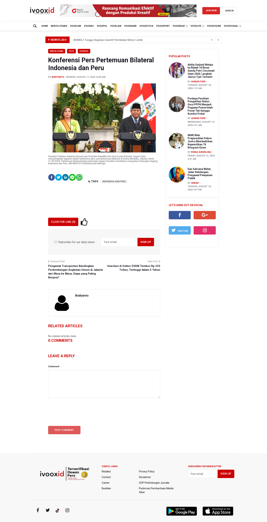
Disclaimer (145, 477)
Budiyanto (58, 77)
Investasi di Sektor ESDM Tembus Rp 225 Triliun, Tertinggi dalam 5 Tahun (133, 267)
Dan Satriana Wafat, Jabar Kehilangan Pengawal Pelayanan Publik (200, 174)
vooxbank (130, 26)
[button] (56, 119)
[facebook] (180, 215)
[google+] (57, 510)
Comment (53, 366)
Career (106, 482)
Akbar (195, 183)
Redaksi (106, 471)
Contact (106, 477)
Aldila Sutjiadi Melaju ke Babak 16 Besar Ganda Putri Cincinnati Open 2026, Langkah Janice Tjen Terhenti (201, 70)
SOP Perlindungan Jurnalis (154, 482)
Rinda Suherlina (201, 152)
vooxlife (196, 26)
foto (71, 51)
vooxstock (146, 26)
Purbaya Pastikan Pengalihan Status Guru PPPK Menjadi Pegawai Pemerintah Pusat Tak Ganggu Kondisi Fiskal (200, 106)
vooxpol (102, 26)
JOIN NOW (211, 10)
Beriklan (106, 488)
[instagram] (205, 230)
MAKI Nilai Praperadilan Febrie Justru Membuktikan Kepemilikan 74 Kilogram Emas (200, 141)
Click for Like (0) (63, 221)
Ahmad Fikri (198, 81)
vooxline (75, 26)
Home (44, 26)
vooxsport (163, 26)
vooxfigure (214, 26)
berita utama (59, 26)
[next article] (212, 40)
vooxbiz (89, 26)
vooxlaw (115, 26)
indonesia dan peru (114, 181)
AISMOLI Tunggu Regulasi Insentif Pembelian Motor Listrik (108, 40)
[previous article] (218, 40)
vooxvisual (231, 26)
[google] (205, 215)
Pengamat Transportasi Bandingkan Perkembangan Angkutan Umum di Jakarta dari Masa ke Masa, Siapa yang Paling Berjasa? (75, 271)
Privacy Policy (147, 471)
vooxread (179, 26)
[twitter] (47, 510)
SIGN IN (229, 10)
